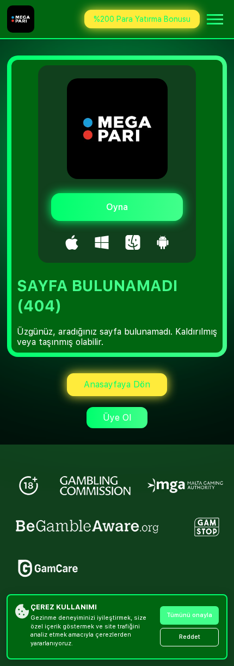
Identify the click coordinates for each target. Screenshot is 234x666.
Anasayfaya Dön (117, 384)
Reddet (189, 636)
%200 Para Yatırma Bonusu (142, 19)
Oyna (117, 207)
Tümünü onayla (189, 615)
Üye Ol (117, 417)
